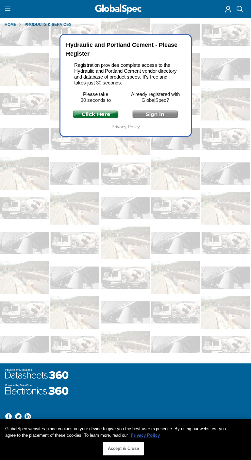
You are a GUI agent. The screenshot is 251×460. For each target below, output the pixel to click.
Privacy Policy (125, 126)
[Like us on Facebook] (8, 417)
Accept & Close (123, 448)
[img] (228, 9)
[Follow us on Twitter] (18, 417)
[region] (125, 439)
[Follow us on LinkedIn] (28, 417)
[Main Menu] (8, 9)
